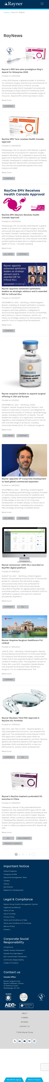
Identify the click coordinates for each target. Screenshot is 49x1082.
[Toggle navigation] (42, 3)
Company (8, 106)
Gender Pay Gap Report (13, 953)
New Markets (24, 838)
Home (6, 12)
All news (8, 254)
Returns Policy (9, 926)
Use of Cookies (9, 914)
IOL (22, 607)
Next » (32, 854)
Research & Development (13, 890)
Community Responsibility (14, 960)
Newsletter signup (14, 1080)
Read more (6, 100)
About (24, 1013)
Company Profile (10, 874)
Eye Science (8, 887)
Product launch (12, 843)
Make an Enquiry (34, 1080)
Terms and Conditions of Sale (15, 920)
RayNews (24, 1022)
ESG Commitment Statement (15, 957)
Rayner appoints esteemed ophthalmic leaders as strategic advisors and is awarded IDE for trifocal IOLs (24, 291)
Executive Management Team (15, 877)
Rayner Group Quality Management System (21, 904)
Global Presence (10, 871)
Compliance (8, 947)
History (6, 884)
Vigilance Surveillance (12, 907)
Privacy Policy (9, 917)
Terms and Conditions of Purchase (17, 923)
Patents (7, 929)
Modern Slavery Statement (14, 950)
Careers (7, 881)
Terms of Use (9, 910)
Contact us (24, 1026)
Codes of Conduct (11, 963)
